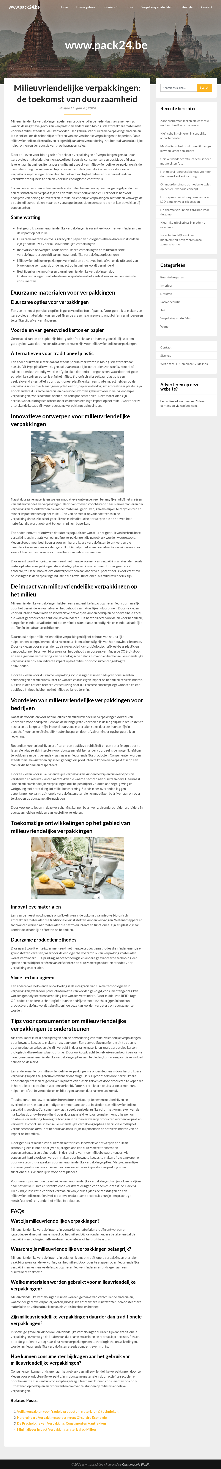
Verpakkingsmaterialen (156, 7)
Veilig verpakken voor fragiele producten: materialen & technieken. (68, 1411)
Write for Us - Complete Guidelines (184, 364)
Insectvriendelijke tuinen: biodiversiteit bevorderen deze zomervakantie (181, 239)
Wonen (165, 326)
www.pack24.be (24, 6)
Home (64, 7)
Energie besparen (172, 277)
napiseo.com (188, 405)
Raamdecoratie (170, 302)
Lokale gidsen (85, 7)
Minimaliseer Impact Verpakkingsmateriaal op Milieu (56, 1429)
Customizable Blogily (136, 1464)
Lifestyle (187, 7)
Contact (206, 7)
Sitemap (165, 355)
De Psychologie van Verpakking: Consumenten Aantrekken (61, 1423)
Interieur (109, 7)
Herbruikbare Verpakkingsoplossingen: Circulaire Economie (62, 1417)
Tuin (130, 7)
